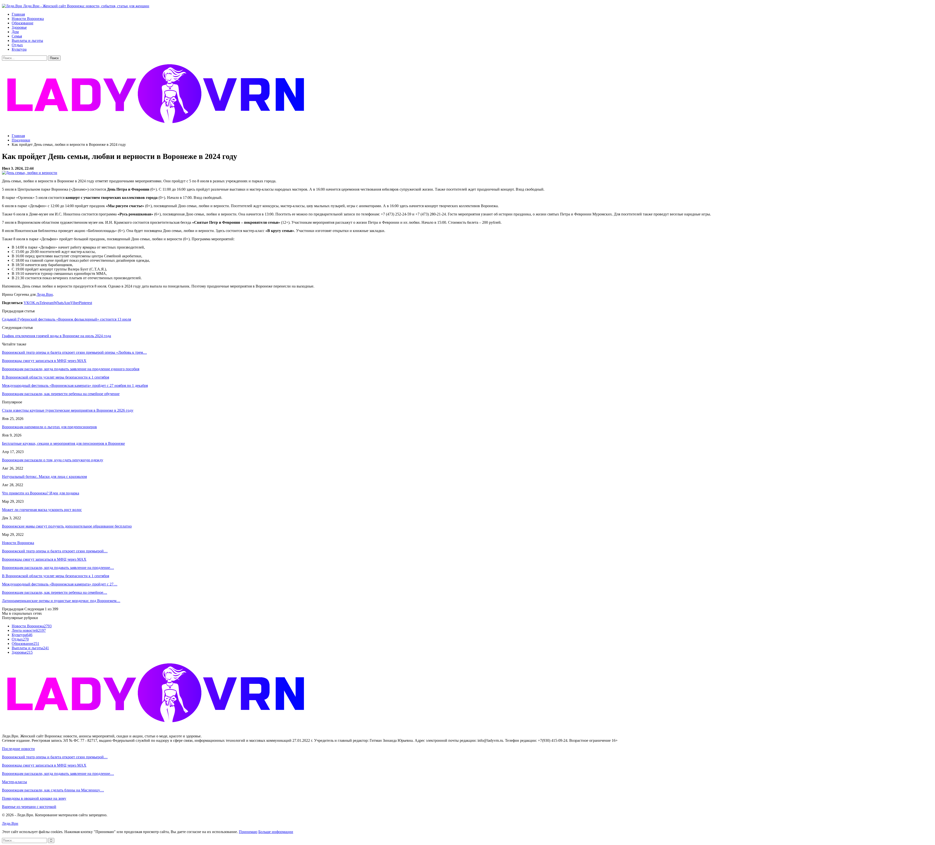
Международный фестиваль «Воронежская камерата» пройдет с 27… (59, 584)
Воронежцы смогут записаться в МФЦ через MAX (44, 559)
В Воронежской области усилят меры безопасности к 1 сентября (55, 576)
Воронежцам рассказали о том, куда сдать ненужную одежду (52, 460)
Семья (17, 36)
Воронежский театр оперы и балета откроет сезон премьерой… (55, 551)
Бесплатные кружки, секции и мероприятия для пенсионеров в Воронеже (63, 443)
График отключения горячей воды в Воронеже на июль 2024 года (56, 336)
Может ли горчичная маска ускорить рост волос (42, 510)
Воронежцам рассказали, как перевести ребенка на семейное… (54, 592)
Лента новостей (29, 630)
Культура (19, 49)
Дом (15, 32)
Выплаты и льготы (27, 40)
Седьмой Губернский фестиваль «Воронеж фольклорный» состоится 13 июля (66, 319)
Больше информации (275, 832)
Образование (22, 23)
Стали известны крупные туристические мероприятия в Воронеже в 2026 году (67, 410)
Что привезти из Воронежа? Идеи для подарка (40, 493)
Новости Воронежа (28, 19)
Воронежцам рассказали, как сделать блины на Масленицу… (53, 790)
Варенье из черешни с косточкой (29, 807)
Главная (18, 14)
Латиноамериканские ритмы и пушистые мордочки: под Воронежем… (61, 601)
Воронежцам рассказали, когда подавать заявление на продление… (58, 568)
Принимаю (248, 832)
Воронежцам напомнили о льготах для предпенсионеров (49, 427)
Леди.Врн (45, 294)
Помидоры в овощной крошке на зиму (34, 798)
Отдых (17, 45)
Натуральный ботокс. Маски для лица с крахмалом (44, 476)
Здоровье (19, 27)
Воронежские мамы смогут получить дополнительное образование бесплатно (67, 526)
